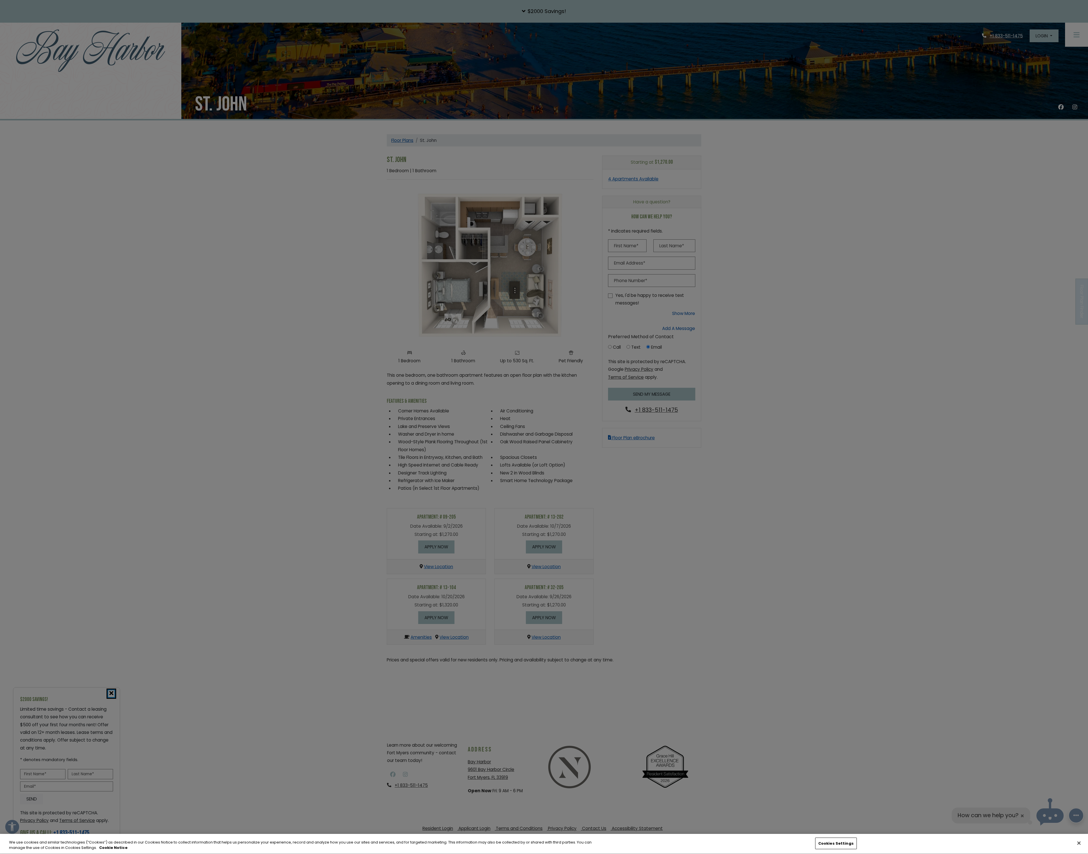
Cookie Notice (113, 848)
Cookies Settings (836, 843)
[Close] (1079, 843)
